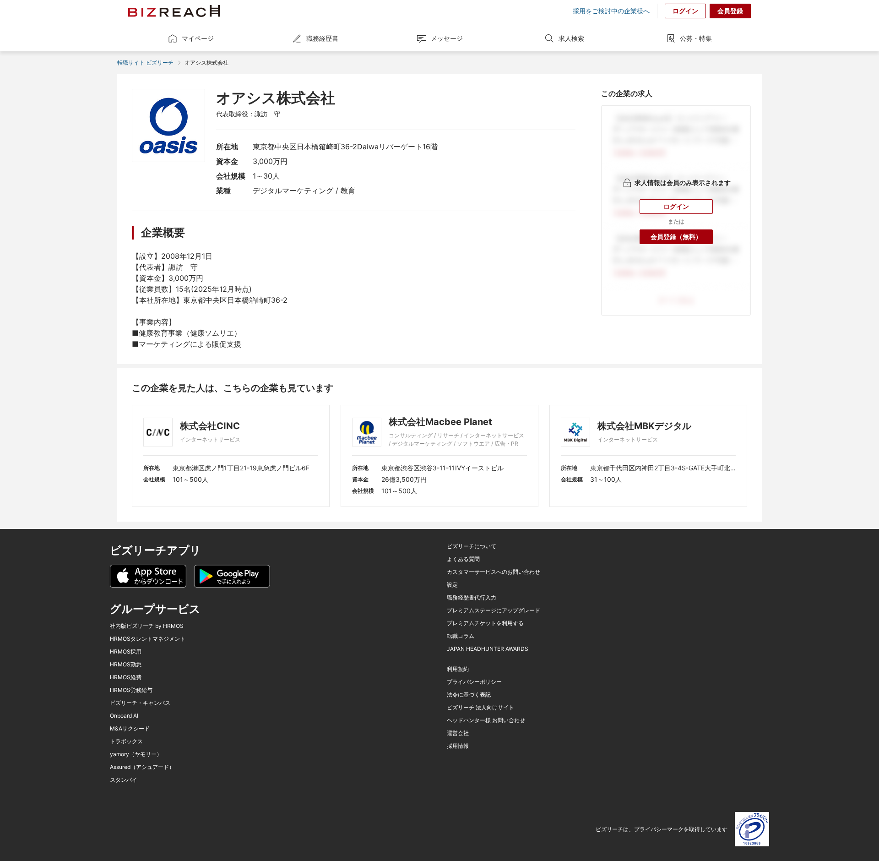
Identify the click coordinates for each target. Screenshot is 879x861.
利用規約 (458, 669)
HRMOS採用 (125, 651)
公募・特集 (696, 38)
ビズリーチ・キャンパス (140, 703)
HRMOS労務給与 (131, 690)
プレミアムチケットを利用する (485, 623)
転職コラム (460, 636)
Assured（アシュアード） (142, 767)
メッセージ (447, 38)
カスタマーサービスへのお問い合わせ (493, 572)
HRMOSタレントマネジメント (147, 639)
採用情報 (458, 746)
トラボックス (126, 741)
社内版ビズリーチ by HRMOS (147, 626)
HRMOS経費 (125, 677)
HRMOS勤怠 (125, 664)
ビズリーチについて (471, 546)
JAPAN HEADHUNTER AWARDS (487, 649)
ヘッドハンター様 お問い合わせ (486, 720)
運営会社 (458, 733)
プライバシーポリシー (474, 682)
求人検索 (571, 38)
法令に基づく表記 (469, 695)
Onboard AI (124, 716)
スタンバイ (123, 780)
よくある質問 (463, 559)
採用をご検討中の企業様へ (611, 11)
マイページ (198, 38)
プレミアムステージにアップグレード (493, 610)
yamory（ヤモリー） (136, 754)
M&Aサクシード (130, 728)
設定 (452, 585)
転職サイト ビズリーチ (145, 62)
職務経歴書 (322, 38)
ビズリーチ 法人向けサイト (480, 707)
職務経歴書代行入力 (471, 597)
